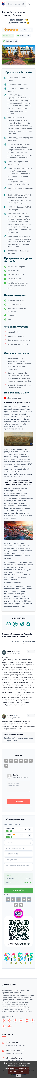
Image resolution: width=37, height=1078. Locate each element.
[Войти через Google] (31, 761)
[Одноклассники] (32, 1020)
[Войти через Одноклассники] (6, 766)
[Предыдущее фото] (5, 55)
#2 (19, 651)
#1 (17, 715)
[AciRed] (4, 716)
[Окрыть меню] (33, 4)
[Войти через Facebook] (21, 761)
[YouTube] (9, 1026)
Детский (9, 835)
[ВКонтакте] (9, 1020)
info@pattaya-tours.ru (15, 1050)
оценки (27, 30)
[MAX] (28, 624)
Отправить (18, 801)
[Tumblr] (4, 1026)
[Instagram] (27, 1020)
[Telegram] (21, 624)
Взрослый (10, 829)
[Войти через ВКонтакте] (16, 761)
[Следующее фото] (31, 55)
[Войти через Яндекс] (26, 761)
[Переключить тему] (29, 4)
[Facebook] (15, 1020)
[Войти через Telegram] (11, 761)
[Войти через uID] (6, 761)
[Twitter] (21, 1020)
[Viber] (15, 624)
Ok (18, 1075)
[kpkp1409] (4, 652)
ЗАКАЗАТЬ (18, 890)
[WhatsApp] (8, 624)
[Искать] (23, 4)
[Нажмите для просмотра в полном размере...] (18, 445)
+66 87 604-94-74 (13, 1043)
